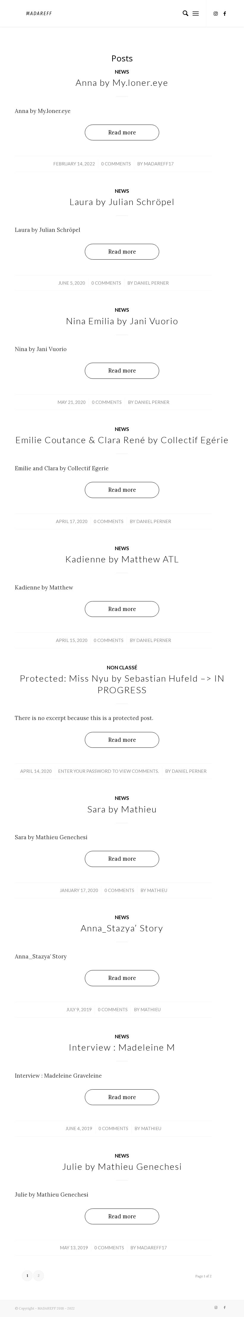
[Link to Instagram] (215, 13)
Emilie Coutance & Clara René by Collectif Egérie (122, 439)
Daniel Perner (151, 283)
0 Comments (116, 163)
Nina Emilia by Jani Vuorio (122, 320)
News (122, 72)
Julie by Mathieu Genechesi (122, 1166)
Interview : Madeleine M (122, 1047)
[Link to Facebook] (224, 13)
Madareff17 (159, 163)
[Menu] (196, 13)
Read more (122, 132)
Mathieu (157, 890)
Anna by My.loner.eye (122, 82)
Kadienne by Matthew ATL (122, 558)
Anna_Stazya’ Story (122, 927)
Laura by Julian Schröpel (122, 201)
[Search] (182, 13)
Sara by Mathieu (122, 808)
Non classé (122, 668)
